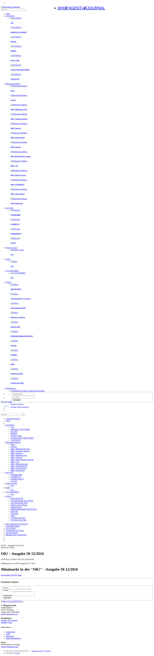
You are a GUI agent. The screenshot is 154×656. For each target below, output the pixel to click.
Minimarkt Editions (13, 84)
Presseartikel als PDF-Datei (11, 575)
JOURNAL (15, 419)
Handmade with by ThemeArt (41, 651)
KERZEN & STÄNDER (20, 429)
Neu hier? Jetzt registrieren (20, 407)
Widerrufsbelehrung (13, 638)
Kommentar (7, 595)
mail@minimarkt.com (9, 614)
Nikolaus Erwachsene (19, 505)
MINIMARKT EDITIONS (16, 535)
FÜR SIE (14, 511)
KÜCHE (14, 432)
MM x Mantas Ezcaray (19, 464)
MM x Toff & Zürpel (19, 468)
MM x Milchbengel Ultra (20, 449)
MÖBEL (14, 434)
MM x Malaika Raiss (19, 455)
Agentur (77, 8)
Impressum (10, 636)
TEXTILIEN (16, 440)
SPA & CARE (16, 436)
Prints (13, 445)
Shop (63, 8)
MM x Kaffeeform (18, 470)
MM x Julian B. (17, 453)
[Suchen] (25, 10)
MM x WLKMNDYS (19, 466)
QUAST (14, 481)
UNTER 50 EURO (18, 518)
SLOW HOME (12, 533)
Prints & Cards (11, 248)
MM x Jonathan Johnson (20, 451)
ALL (12, 427)
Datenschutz (10, 632)
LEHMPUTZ (16, 477)
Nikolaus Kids (16, 507)
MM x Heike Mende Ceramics (22, 460)
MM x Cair (15, 462)
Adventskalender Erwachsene (22, 501)
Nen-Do (14, 447)
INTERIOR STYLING (15, 531)
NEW (8, 14)
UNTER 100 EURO (18, 520)
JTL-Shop (17, 653)
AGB (8, 634)
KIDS (8, 259)
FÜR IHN (14, 514)
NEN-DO (9, 208)
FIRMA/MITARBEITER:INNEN (24, 509)
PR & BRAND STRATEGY (17, 524)
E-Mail (5, 590)
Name (5, 588)
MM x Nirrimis (16, 458)
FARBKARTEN (17, 479)
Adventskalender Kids (19, 503)
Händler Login (6, 622)
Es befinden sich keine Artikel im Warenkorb (28, 391)
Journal (96, 8)
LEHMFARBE (16, 475)
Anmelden (16, 400)
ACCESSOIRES (12, 271)
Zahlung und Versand (9, 620)
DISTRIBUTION (12, 526)
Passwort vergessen (17, 404)
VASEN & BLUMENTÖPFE (22, 438)
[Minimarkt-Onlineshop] (10, 7)
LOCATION (11, 528)
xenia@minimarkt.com (9, 647)
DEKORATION (17, 498)
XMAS (8, 282)
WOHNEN (10, 16)
